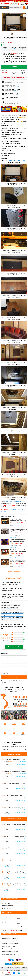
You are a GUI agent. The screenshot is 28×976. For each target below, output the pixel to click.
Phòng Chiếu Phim (6, 612)
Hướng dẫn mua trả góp (8, 946)
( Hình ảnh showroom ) (20, 764)
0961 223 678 (7, 766)
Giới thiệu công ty (6, 903)
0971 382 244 (7, 890)
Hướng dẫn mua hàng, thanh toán (11, 941)
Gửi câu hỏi (14, 677)
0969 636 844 (7, 878)
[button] (13, 4)
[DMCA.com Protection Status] (18, 963)
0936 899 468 (7, 831)
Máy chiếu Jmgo (5, 610)
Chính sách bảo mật (7, 949)
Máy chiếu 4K (17, 605)
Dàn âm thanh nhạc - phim (7, 617)
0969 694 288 (7, 801)
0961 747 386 (13, 927)
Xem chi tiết (13, 527)
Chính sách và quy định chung (10, 938)
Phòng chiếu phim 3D (6, 615)
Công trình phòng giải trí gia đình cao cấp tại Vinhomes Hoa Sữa (18, 540)
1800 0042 (12, 917)
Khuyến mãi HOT (6, 909)
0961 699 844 (7, 866)
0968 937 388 (7, 778)
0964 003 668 (7, 790)
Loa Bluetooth (19, 617)
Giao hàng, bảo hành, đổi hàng (10, 943)
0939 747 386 (7, 842)
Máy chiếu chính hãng (6, 605)
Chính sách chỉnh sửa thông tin (10, 951)
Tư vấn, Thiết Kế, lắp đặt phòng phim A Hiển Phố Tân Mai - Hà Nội (14, 38)
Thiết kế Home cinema (17, 612)
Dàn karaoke (16, 615)
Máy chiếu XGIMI (14, 607)
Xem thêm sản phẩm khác (14, 571)
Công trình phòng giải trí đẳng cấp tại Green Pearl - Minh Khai (18, 530)
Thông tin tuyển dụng (7, 905)
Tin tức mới (5, 907)
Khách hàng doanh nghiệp (8, 954)
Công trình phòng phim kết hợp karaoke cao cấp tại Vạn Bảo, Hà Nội (18, 561)
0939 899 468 (7, 854)
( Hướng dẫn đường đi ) (21, 762)
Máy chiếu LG (4, 607)
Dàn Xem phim (5, 620)
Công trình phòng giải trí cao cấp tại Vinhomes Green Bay (18, 519)
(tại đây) (17, 86)
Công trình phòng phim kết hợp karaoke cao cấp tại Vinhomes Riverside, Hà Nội (18, 550)
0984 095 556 (7, 813)
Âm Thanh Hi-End (14, 620)
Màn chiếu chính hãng (16, 610)
